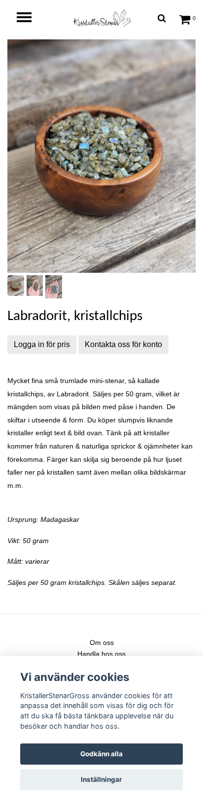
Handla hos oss (101, 654)
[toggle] (29, 18)
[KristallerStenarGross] (101, 18)
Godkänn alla (101, 754)
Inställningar (101, 779)
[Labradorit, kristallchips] (101, 156)
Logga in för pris (42, 344)
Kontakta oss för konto (123, 344)
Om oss (102, 642)
